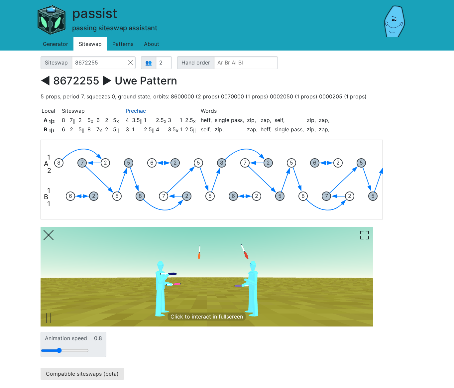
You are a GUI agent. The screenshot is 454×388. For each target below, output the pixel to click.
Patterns (122, 44)
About (151, 44)
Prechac (136, 110)
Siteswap (90, 44)
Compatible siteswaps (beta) (82, 373)
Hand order (195, 62)
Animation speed (73, 338)
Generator (55, 44)
